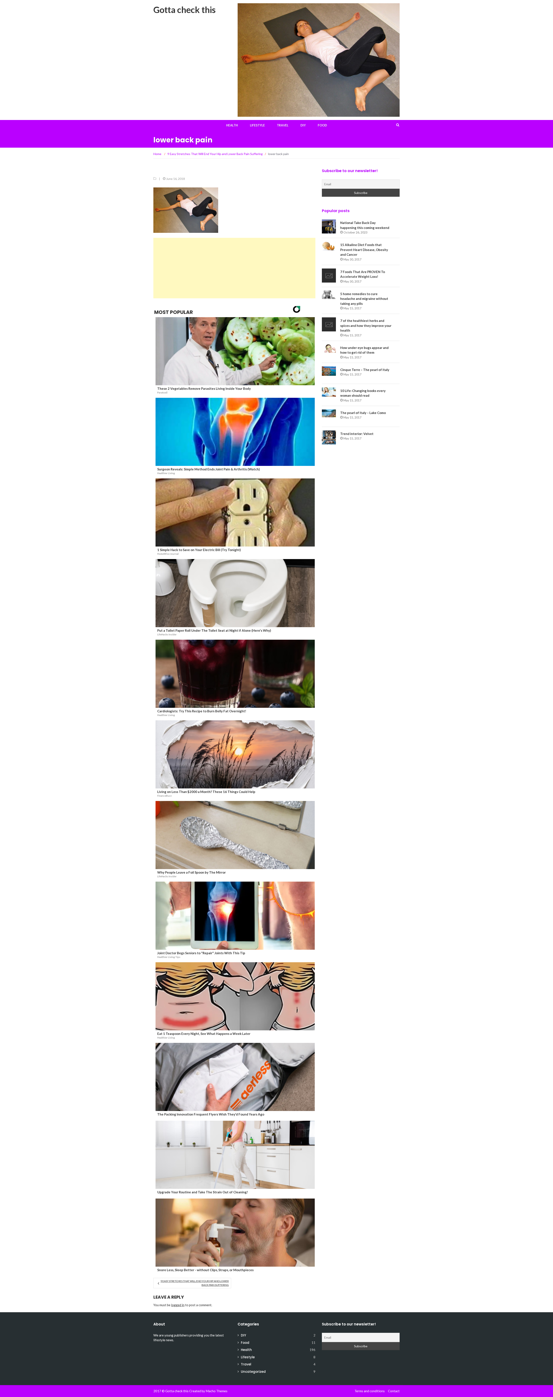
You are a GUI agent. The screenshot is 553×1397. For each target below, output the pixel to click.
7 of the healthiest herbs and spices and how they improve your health (365, 325)
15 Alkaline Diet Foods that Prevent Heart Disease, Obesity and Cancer (364, 249)
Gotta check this (184, 10)
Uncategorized (253, 1371)
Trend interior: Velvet (356, 434)
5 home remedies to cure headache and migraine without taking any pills (364, 298)
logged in (177, 1305)
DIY (303, 125)
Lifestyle (257, 125)
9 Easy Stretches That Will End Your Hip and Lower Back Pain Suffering (194, 1283)
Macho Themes (216, 1391)
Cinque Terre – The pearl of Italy (364, 370)
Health (232, 125)
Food (322, 125)
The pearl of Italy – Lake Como (363, 413)
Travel (282, 125)
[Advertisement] (234, 268)
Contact (394, 1391)
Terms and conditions (369, 1391)
